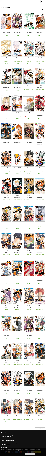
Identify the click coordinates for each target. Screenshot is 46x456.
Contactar (11, 439)
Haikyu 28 (6, 222)
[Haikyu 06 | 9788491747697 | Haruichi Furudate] (28, 406)
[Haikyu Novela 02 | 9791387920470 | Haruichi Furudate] (28, 21)
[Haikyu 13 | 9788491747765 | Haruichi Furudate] (40, 351)
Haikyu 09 (39, 195)
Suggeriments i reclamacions (17, 435)
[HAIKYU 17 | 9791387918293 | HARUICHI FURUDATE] (28, 48)
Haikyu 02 (28, 305)
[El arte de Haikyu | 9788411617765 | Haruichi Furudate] (28, 103)
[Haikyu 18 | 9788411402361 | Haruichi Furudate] (28, 323)
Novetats (8, 435)
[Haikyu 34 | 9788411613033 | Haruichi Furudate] (40, 103)
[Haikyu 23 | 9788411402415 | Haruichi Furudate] (6, 268)
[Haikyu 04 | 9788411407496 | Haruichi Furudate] (40, 268)
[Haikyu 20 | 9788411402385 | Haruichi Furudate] (40, 296)
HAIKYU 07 (6, 250)
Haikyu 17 (39, 332)
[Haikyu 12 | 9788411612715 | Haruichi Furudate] (6, 158)
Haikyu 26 (39, 222)
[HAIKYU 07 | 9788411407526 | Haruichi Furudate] (6, 241)
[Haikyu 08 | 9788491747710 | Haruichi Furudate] (6, 406)
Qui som (2, 439)
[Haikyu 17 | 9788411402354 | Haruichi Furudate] (40, 323)
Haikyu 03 (17, 305)
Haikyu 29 (28, 195)
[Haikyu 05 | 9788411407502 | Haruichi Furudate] (17, 268)
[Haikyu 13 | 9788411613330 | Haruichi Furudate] (6, 131)
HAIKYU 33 (17, 140)
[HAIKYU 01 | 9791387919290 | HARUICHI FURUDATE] (6, 48)
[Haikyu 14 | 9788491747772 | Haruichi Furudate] (28, 351)
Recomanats (3, 435)
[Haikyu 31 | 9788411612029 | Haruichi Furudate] (28, 158)
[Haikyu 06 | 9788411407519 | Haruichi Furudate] (40, 241)
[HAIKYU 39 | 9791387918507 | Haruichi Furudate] (17, 48)
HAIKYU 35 (6, 112)
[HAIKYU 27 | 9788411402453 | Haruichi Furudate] (17, 213)
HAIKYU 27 (17, 222)
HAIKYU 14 (17, 112)
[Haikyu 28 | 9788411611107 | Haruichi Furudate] (6, 213)
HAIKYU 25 (17, 250)
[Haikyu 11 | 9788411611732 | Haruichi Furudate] (40, 158)
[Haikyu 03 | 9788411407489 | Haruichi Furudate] (17, 296)
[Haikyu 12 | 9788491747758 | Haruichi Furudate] (6, 378)
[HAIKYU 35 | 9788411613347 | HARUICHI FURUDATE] (6, 103)
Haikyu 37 (17, 85)
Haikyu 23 (6, 277)
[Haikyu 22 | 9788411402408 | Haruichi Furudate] (28, 268)
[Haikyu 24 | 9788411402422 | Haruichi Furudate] (28, 241)
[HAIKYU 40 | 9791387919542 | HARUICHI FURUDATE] (40, 21)
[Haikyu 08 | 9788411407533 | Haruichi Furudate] (28, 213)
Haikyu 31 (28, 167)
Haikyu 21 (6, 305)
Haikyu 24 (28, 250)
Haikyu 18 (17, 30)
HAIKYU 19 (17, 332)
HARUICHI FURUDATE (6, 32)
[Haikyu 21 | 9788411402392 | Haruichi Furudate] (6, 296)
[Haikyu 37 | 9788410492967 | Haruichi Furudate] (17, 76)
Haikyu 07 (17, 415)
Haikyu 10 (17, 195)
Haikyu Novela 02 (28, 30)
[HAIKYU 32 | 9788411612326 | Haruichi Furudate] (28, 131)
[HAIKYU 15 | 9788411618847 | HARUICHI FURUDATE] (40, 76)
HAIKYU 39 (17, 57)
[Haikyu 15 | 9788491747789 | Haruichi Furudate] (17, 351)
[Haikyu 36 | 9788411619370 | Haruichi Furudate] (28, 76)
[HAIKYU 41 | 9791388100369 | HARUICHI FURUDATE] (6, 21)
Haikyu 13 (6, 140)
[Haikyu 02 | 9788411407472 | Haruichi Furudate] (28, 296)
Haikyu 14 (28, 360)
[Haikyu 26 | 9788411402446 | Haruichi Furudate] (40, 213)
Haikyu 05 (17, 277)
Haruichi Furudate (17, 32)
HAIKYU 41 (6, 30)
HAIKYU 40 (40, 30)
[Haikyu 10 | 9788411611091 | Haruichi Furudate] (17, 186)
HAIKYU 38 (40, 57)
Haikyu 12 (6, 167)
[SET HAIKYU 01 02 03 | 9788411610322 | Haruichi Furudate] (17, 158)
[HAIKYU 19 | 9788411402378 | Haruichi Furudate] (17, 323)
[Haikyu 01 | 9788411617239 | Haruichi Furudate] (40, 131)
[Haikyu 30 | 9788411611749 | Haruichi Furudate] (6, 186)
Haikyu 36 (28, 85)
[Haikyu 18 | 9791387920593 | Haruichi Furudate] (17, 21)
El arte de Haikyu (28, 112)
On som (6, 439)
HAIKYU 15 (40, 85)
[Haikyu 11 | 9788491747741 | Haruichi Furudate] (17, 378)
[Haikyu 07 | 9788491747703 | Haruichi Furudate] (17, 406)
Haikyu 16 (6, 85)
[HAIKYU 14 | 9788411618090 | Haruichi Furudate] (17, 103)
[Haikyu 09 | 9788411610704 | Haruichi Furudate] (40, 186)
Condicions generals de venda (7, 442)
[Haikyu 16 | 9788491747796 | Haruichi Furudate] (6, 351)
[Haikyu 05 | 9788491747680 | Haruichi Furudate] (40, 406)
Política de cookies (31, 442)
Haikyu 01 (39, 140)
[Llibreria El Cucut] (6, 1)
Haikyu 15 (17, 360)
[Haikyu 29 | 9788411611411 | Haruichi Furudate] (28, 186)
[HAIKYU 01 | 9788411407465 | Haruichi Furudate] (6, 323)
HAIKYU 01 (6, 57)
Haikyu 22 (28, 277)
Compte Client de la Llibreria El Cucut (31, 435)
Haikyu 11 (39, 167)
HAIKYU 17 (28, 57)
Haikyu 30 (6, 195)
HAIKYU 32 (28, 140)
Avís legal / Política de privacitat (20, 442)
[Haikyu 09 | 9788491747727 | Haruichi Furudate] (40, 378)
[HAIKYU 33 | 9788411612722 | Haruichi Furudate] (17, 131)
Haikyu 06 (39, 250)
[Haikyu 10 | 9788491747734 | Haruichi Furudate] (28, 378)
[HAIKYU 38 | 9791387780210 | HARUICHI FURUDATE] (40, 48)
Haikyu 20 (39, 305)
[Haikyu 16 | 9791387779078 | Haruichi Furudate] (6, 76)
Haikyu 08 (28, 222)
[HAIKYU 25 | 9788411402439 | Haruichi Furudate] (17, 241)
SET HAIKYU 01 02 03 (17, 167)
